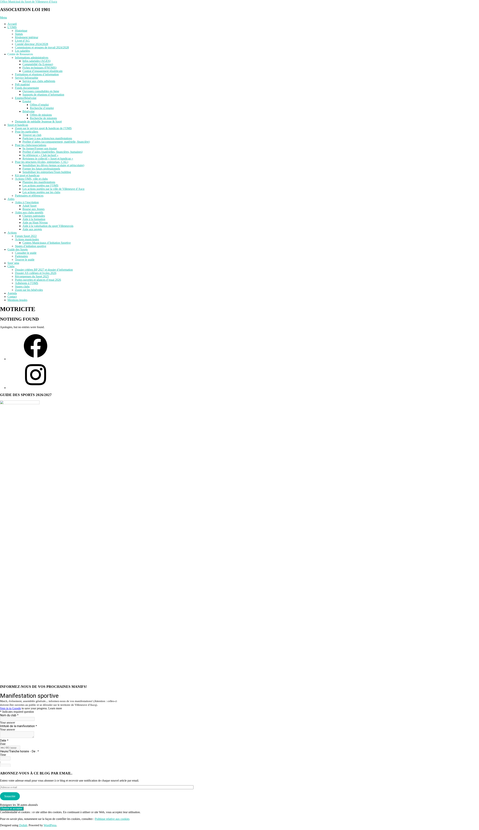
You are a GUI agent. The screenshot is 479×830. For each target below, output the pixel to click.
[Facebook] (35, 358)
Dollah (23, 825)
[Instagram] (35, 387)
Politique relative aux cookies (112, 818)
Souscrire (9, 796)
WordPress (50, 825)
